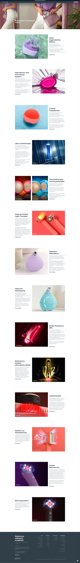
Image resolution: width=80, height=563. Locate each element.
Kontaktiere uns (40, 537)
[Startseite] (40, 5)
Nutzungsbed (63, 545)
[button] (77, 561)
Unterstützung (55, 539)
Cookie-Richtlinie (62, 551)
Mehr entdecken (18, 308)
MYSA (64, 542)
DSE (64, 547)
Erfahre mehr (17, 443)
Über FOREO (63, 537)
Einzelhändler (63, 544)
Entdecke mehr (52, 54)
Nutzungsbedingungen (18, 552)
